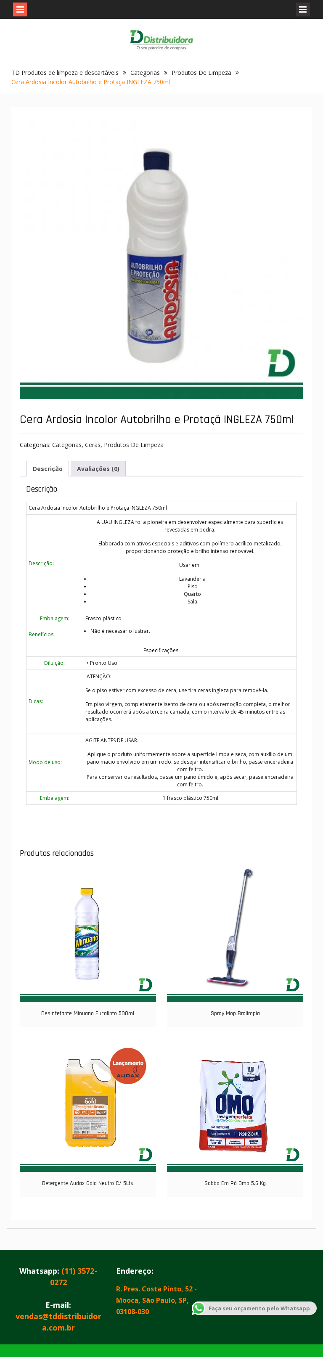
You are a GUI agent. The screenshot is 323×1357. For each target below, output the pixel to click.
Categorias (145, 73)
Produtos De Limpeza (201, 73)
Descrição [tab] (48, 469)
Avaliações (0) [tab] (98, 469)
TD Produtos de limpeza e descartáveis (65, 73)
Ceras (93, 445)
